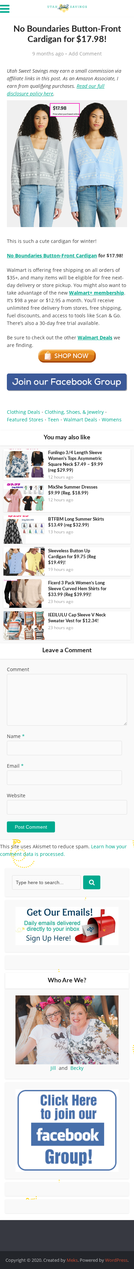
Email (15, 766)
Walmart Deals (80, 419)
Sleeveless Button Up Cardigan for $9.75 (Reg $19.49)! (72, 557)
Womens (112, 419)
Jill (53, 1068)
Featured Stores (25, 419)
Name (16, 736)
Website (16, 795)
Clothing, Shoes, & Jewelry (74, 412)
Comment (18, 669)
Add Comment (85, 54)
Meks (72, 1260)
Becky (76, 1068)
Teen (53, 419)
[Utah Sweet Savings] (67, 7)
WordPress (116, 1260)
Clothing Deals (23, 412)
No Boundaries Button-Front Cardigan (52, 255)
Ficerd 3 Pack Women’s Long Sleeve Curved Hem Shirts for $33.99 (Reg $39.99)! (77, 589)
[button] (117, 110)
